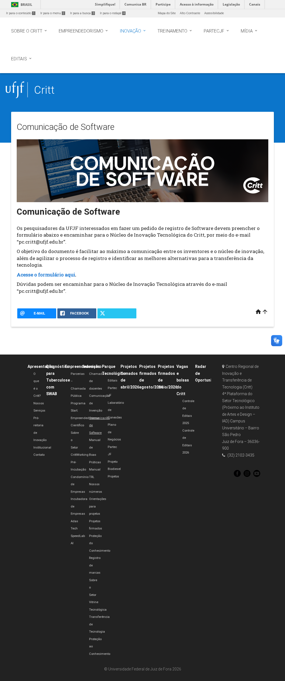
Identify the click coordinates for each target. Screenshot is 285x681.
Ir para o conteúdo (20, 13)
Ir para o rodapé (112, 13)
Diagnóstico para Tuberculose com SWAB (58, 380)
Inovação (91, 366)
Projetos (113, 476)
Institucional (42, 447)
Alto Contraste (190, 13)
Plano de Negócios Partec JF (114, 439)
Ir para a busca (82, 13)
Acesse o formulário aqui (46, 274)
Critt (44, 90)
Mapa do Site (167, 13)
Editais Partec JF (112, 388)
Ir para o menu (52, 13)
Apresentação (41, 366)
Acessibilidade (214, 13)
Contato (39, 455)
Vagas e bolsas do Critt (182, 380)
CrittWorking (80, 455)
